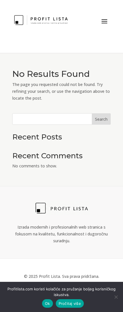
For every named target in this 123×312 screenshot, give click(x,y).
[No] (116, 297)
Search (101, 119)
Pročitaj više (70, 303)
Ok (47, 303)
